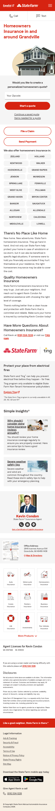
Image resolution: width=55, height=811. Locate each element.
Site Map (7, 764)
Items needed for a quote (27, 118)
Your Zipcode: (14, 96)
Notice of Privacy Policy (13, 755)
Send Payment (27, 141)
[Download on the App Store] (12, 779)
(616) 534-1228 (25, 335)
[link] (28, 5)
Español (7, 5)
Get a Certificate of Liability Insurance (27, 529)
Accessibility (8, 747)
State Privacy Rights (12, 760)
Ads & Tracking (10, 738)
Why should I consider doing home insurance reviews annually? (16, 426)
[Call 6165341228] (21, 524)
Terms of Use (9, 751)
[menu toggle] (50, 5)
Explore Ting (10, 392)
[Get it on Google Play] (33, 779)
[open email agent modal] (27, 525)
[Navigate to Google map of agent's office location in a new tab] (33, 524)
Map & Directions (34, 556)
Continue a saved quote (26, 114)
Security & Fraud (10, 743)
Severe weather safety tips (16, 463)
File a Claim (27, 131)
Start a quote (27, 105)
